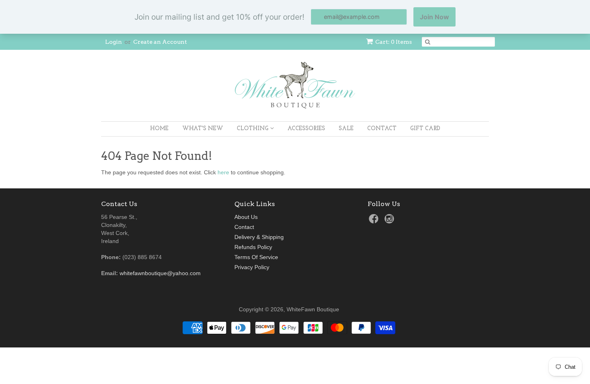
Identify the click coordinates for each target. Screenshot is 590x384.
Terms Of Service (256, 257)
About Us (246, 217)
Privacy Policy (251, 267)
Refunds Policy (253, 247)
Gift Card (425, 129)
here (223, 172)
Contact (382, 129)
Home (159, 129)
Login (113, 42)
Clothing (253, 129)
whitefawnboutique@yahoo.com (160, 273)
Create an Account (160, 42)
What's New (202, 129)
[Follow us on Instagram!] (391, 221)
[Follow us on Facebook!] (375, 221)
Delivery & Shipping (259, 237)
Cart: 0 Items (393, 42)
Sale (346, 129)
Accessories (306, 129)
